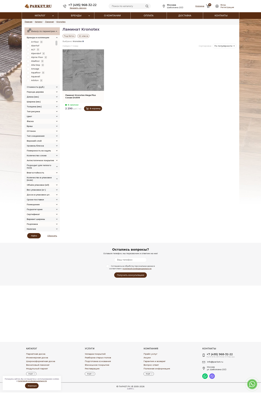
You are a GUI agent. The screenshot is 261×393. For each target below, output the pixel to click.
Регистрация (227, 7)
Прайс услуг (150, 354)
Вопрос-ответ (151, 365)
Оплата (148, 15)
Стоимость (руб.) (35, 87)
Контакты (221, 15)
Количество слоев (36, 155)
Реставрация (92, 368)
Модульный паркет (37, 368)
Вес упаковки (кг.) (36, 190)
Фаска (30, 121)
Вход (223, 5)
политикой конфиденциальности (137, 269)
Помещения (33, 204)
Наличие (31, 229)
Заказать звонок (78, 8)
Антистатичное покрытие (40, 160)
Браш (30, 126)
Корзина (199, 6)
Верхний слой (34, 141)
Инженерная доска (37, 357)
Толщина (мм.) (34, 106)
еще (30, 373)
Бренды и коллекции (38, 37)
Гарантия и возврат (154, 361)
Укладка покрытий (95, 354)
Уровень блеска (35, 146)
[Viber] (212, 378)
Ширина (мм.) (34, 101)
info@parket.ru (215, 361)
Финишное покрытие (97, 365)
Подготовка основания (98, 361)
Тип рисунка (33, 111)
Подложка (32, 224)
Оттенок (31, 131)
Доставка (184, 15)
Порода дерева (35, 92)
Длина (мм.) (33, 97)
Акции (147, 357)
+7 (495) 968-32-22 (82, 5)
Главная (28, 22)
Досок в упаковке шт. (38, 195)
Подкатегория (34, 209)
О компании (112, 15)
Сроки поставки (35, 199)
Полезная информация (157, 368)
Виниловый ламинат (37, 365)
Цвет (29, 116)
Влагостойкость (35, 172)
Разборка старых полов (98, 357)
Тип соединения (35, 136)
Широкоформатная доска (40, 361)
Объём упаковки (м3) (38, 185)
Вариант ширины (36, 219)
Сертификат (33, 214)
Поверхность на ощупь (39, 150)
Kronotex (77, 41)
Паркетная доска (35, 354)
